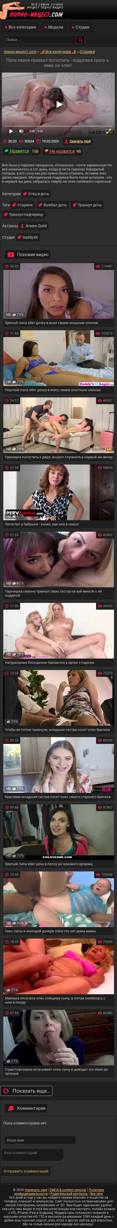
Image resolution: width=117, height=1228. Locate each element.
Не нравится (62, 151)
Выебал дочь (55, 205)
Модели (55, 27)
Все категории (22, 27)
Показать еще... (32, 1091)
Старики (25, 205)
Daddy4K (30, 237)
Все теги (96, 1194)
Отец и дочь (38, 194)
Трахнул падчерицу (26, 214)
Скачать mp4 (80, 141)
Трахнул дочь (90, 205)
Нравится (19, 151)
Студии (83, 27)
